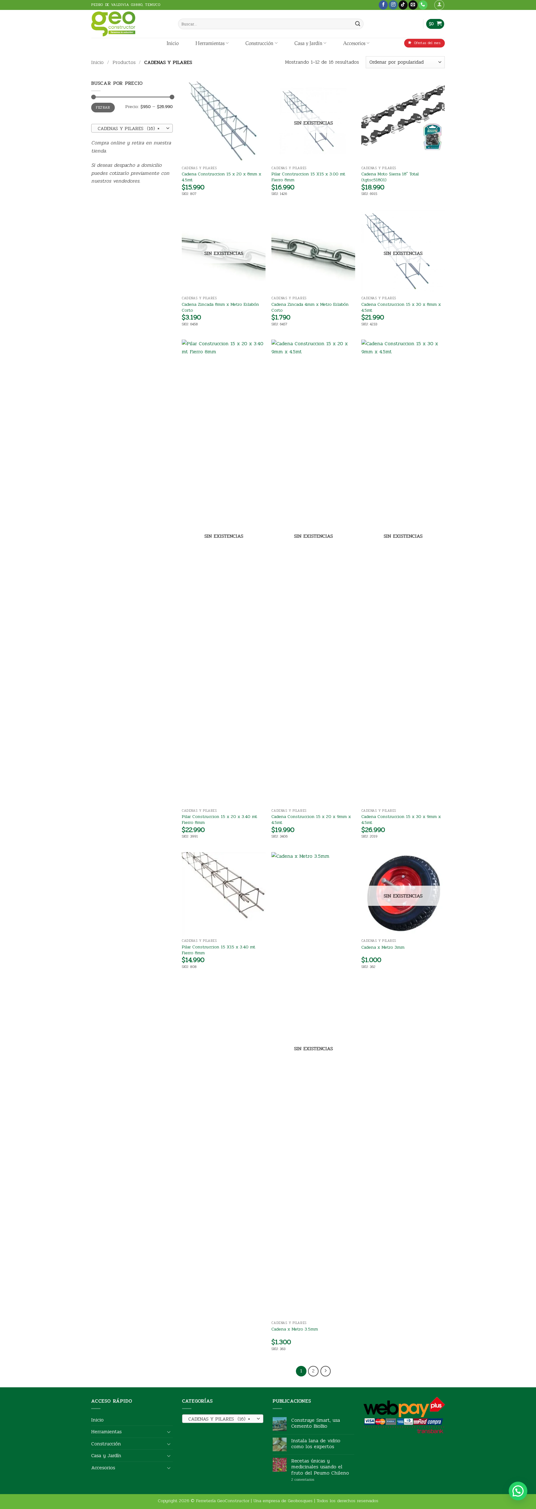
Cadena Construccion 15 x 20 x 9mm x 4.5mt (311, 819)
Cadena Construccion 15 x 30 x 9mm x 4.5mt (401, 819)
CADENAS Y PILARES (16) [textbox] (128, 128)
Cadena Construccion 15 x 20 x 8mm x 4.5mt (221, 177)
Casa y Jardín (308, 43)
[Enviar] (357, 24)
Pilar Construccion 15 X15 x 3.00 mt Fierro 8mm (308, 177)
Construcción (259, 43)
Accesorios (354, 43)
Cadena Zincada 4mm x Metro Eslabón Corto (310, 307)
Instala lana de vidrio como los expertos (315, 1443)
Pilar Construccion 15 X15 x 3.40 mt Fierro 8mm (218, 950)
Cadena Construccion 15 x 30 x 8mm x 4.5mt (401, 307)
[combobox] (132, 128)
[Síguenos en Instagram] (393, 5)
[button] (439, 5)
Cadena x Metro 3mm (382, 947)
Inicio (173, 43)
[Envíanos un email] (413, 5)
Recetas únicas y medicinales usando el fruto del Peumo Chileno (320, 1467)
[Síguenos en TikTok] (403, 5)
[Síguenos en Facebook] (383, 5)
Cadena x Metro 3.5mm (294, 1329)
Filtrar (103, 107)
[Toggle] (169, 1431)
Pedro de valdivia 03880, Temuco (126, 4)
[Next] (325, 1371)
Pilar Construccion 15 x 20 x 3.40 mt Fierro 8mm (219, 819)
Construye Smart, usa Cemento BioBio (315, 1423)
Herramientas (210, 43)
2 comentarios (312, 1480)
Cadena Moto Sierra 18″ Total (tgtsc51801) (390, 177)
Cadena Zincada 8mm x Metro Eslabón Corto (220, 307)
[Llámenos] (422, 5)
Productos (124, 62)
